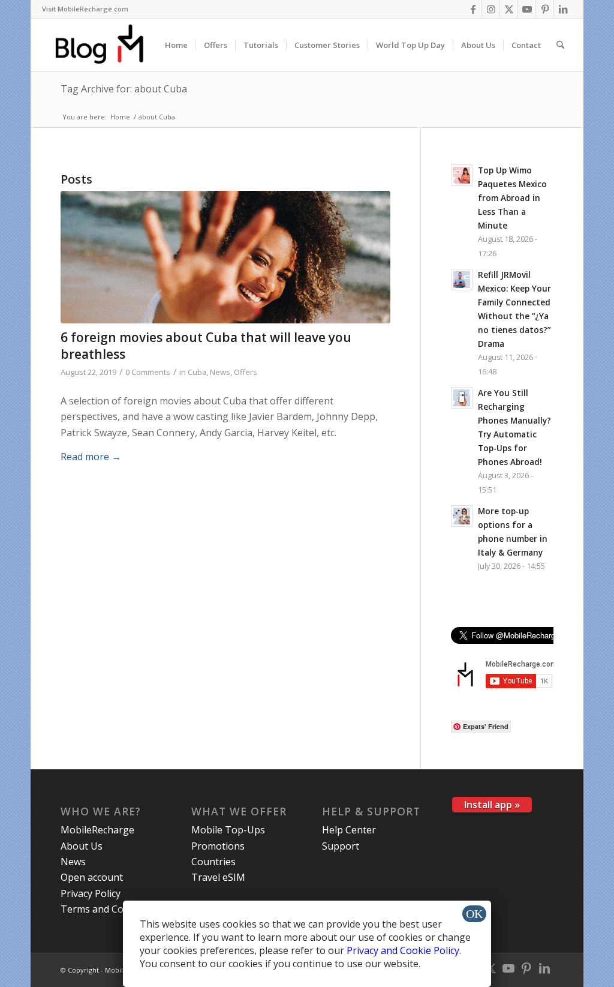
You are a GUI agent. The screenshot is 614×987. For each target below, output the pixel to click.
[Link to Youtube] (526, 9)
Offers (245, 372)
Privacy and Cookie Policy (403, 950)
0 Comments (147, 372)
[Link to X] (508, 9)
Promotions (218, 846)
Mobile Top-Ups (228, 829)
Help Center (349, 829)
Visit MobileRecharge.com (85, 8)
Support (340, 846)
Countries (213, 861)
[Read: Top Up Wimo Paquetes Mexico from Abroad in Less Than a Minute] (461, 175)
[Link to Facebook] (472, 9)
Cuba (197, 372)
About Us (82, 846)
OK (474, 913)
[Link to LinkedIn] (563, 9)
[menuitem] (85, 9)
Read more (91, 456)
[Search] (560, 45)
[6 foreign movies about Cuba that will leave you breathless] (225, 257)
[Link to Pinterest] (544, 9)
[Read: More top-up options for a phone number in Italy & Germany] (461, 516)
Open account (92, 877)
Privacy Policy (91, 893)
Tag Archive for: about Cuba (124, 88)
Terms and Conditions (110, 909)
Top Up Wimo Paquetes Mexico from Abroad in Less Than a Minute (512, 198)
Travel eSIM (218, 877)
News (220, 372)
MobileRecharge (97, 829)
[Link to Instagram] (490, 9)
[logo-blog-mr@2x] (106, 45)
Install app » (492, 804)
